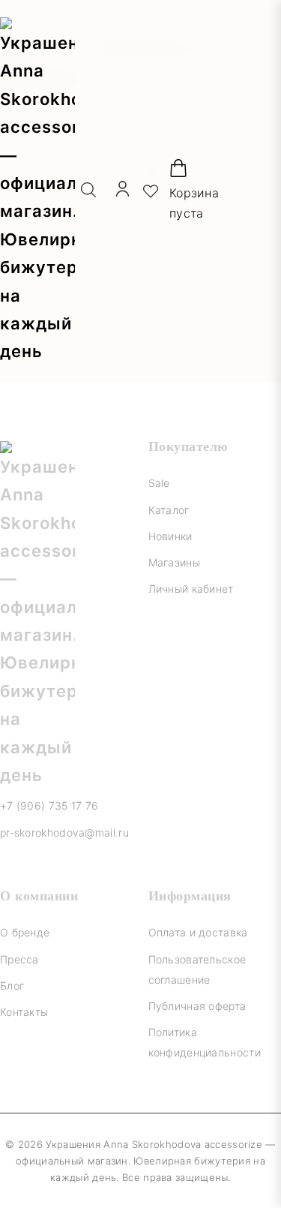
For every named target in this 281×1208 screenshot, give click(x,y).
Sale (159, 482)
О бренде (24, 932)
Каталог (169, 509)
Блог (12, 985)
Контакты (24, 1011)
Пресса (19, 959)
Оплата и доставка (198, 932)
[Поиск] (88, 191)
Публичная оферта (197, 1005)
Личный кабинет (191, 588)
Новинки (170, 536)
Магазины (174, 562)
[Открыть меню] (267, 191)
